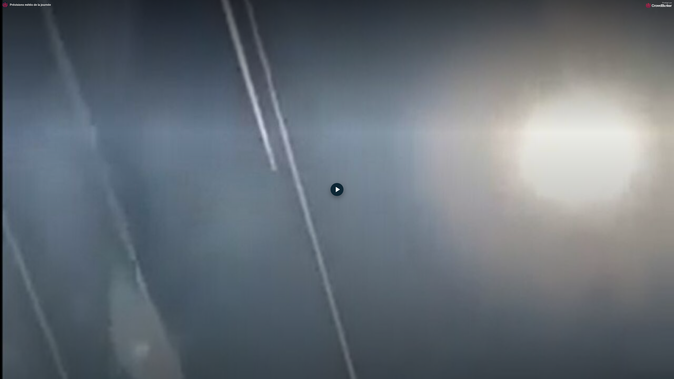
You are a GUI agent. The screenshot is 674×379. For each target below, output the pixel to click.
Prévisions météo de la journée (30, 4)
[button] (337, 189)
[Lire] (337, 189)
